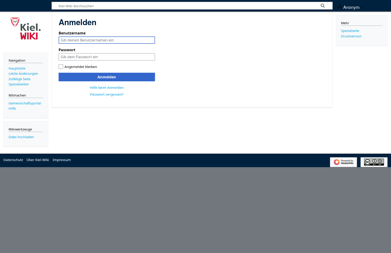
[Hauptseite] (25, 31)
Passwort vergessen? (107, 94)
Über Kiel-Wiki (37, 159)
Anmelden (107, 77)
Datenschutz (13, 159)
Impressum (62, 159)
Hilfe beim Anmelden (107, 87)
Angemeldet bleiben (80, 66)
